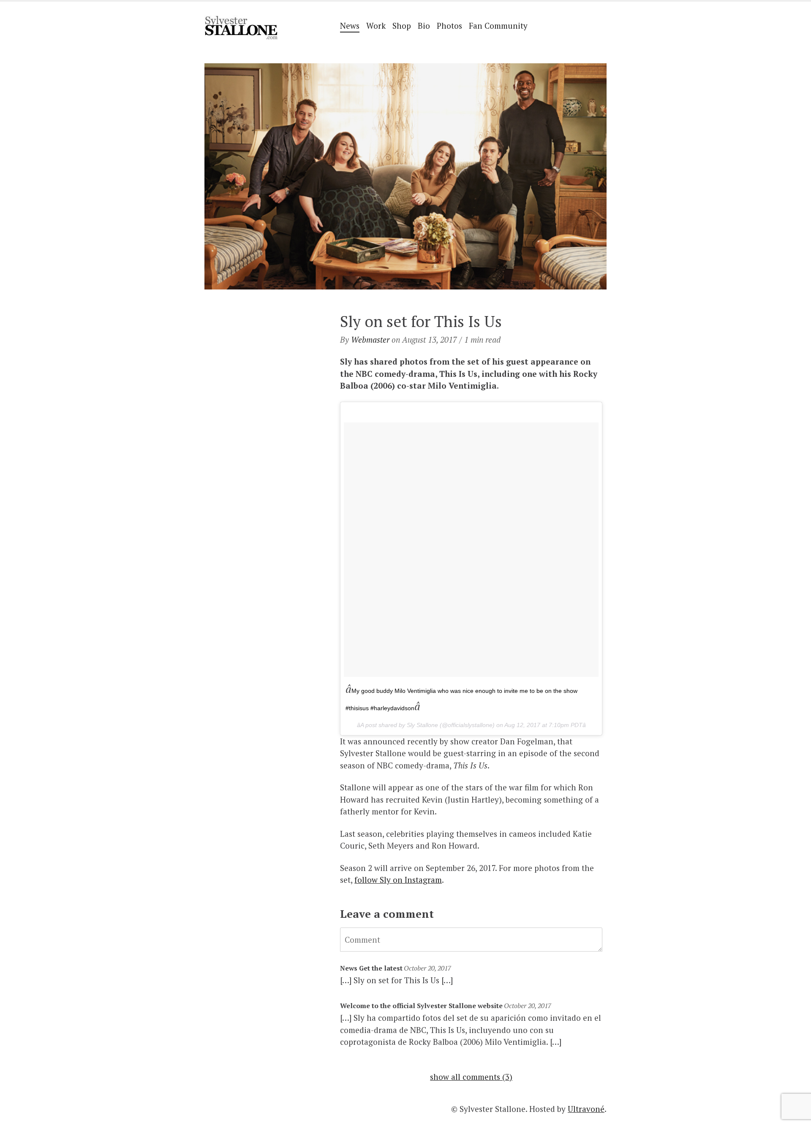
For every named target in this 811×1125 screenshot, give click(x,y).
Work (376, 25)
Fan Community (498, 25)
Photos (449, 25)
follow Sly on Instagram (398, 879)
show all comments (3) (471, 1076)
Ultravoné (586, 1108)
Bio (424, 25)
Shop (401, 25)
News (349, 25)
